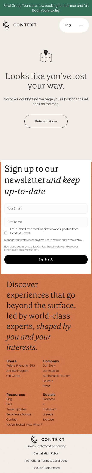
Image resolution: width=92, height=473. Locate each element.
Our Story (49, 365)
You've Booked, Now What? (24, 424)
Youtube (48, 419)
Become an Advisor (18, 414)
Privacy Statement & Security (46, 446)
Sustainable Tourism (56, 376)
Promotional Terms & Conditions (46, 461)
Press (46, 386)
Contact (12, 419)
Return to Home (46, 121)
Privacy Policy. (74, 240)
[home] (22, 29)
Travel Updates (16, 409)
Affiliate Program (17, 371)
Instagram (49, 409)
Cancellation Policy (46, 453)
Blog (9, 399)
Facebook (49, 399)
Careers (48, 381)
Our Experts (51, 371)
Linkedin (48, 414)
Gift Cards (13, 376)
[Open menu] (81, 25)
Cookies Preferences (46, 468)
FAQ (9, 404)
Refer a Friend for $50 (20, 365)
